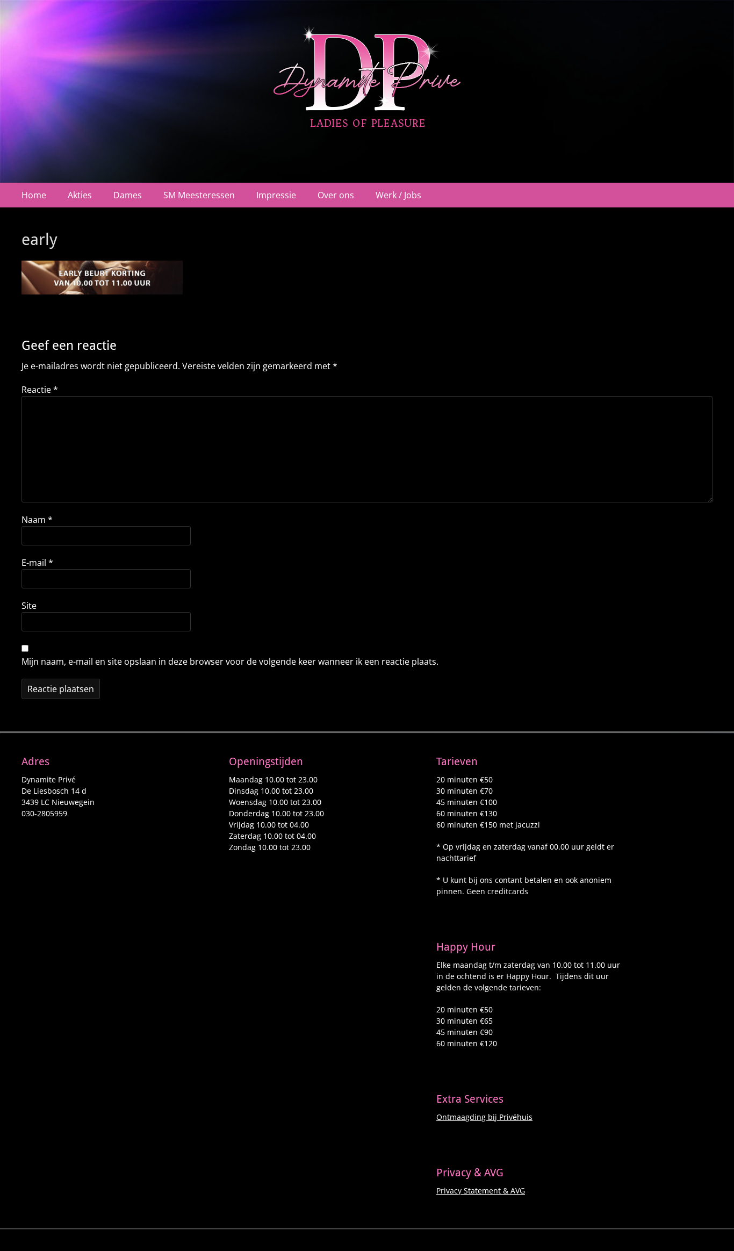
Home (33, 195)
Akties (80, 195)
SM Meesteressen (199, 195)
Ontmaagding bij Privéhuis (484, 1117)
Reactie (39, 390)
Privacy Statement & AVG (480, 1190)
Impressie (276, 195)
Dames (127, 195)
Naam (37, 520)
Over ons (336, 195)
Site (29, 606)
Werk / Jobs (398, 195)
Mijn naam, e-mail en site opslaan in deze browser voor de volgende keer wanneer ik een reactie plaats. (229, 661)
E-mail (37, 563)
